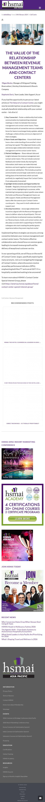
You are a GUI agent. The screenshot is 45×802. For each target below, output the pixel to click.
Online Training (8, 754)
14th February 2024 (22, 14)
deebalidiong (7, 14)
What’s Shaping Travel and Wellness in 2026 (19, 639)
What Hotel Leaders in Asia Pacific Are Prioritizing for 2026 (22, 635)
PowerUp (6, 741)
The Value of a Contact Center (22, 103)
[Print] (3, 19)
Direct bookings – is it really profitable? (23, 423)
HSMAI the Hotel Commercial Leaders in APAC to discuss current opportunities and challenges (23, 342)
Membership (22, 789)
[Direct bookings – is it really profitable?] (22, 404)
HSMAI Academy (8, 758)
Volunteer (6, 709)
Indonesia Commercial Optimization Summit (17, 736)
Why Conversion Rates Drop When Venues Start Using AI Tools (21, 623)
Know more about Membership (13, 705)
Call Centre (33, 14)
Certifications (7, 749)
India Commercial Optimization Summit (16, 731)
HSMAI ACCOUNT (22, 800)
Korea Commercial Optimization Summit (16, 727)
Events (22, 792)
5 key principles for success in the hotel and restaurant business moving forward (23, 383)
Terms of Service (8, 696)
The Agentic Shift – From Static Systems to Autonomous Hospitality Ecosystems (19, 630)
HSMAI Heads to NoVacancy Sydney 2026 (19, 627)
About (22, 798)
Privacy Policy (7, 691)
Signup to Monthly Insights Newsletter (15, 776)
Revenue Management (16, 298)
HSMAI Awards (8, 772)
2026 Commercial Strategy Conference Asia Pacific (19, 718)
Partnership (22, 787)
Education (22, 794)
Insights (5, 767)
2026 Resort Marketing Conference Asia (16, 722)
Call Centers (5, 298)
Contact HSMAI (8, 700)
